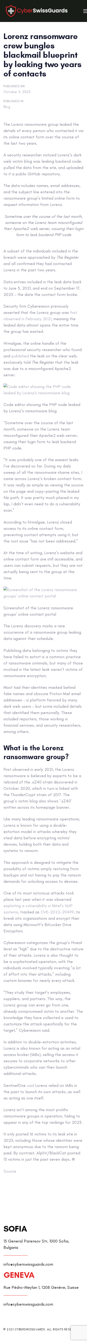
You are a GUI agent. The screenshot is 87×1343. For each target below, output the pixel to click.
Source (9, 1171)
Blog (6, 106)
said (30, 1085)
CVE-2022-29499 (57, 912)
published (20, 356)
